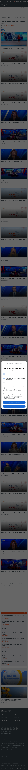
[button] (14, 382)
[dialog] (14, 385)
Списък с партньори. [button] (17, 390)
